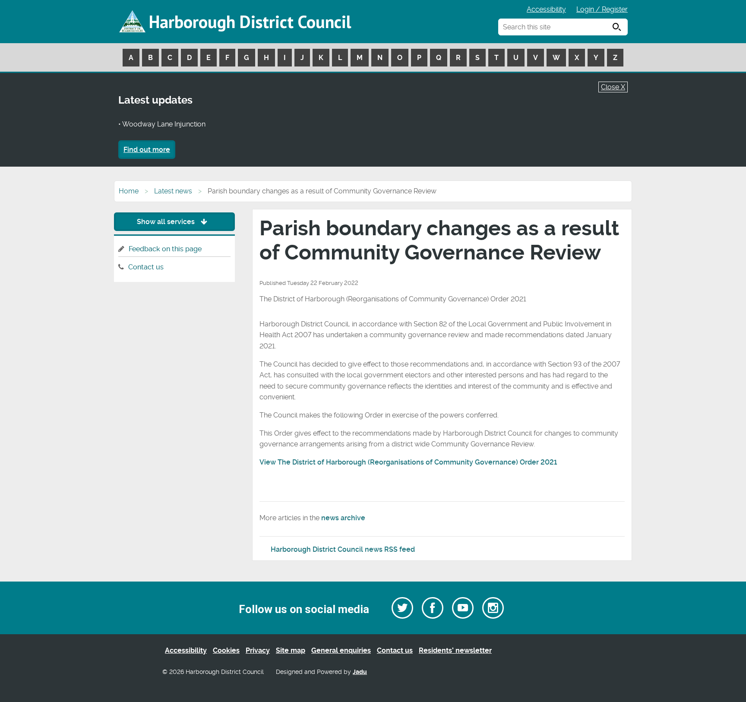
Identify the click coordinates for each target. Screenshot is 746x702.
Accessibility (546, 9)
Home (129, 191)
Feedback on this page (165, 249)
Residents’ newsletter (455, 650)
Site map (290, 650)
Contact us (146, 267)
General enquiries (341, 650)
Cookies (226, 650)
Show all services (166, 222)
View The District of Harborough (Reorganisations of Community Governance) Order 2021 (408, 462)
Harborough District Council (250, 21)
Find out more (146, 149)
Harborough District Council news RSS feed (343, 549)
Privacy (258, 650)
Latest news (173, 191)
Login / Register (602, 9)
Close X (613, 87)
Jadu (360, 672)
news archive (343, 518)
